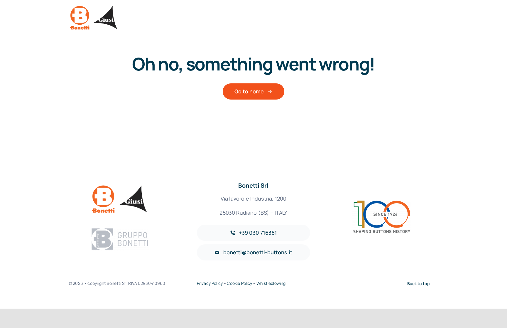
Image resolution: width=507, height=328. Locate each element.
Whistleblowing (270, 283)
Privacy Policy (210, 283)
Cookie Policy (239, 283)
